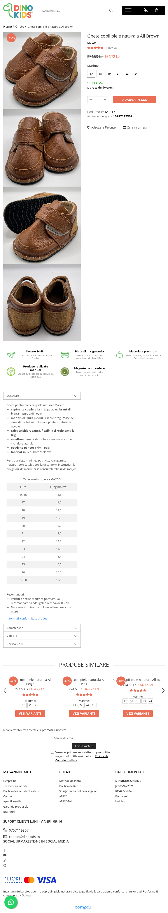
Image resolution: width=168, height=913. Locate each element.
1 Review (111, 48)
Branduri (9, 811)
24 (136, 74)
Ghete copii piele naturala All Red (138, 680)
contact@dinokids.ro (24, 836)
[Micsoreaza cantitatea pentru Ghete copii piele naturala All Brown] (90, 99)
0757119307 (18, 830)
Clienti (65, 772)
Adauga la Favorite (103, 127)
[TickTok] (4, 860)
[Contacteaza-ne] (146, 10)
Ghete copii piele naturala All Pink (84, 682)
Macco (91, 43)
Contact (8, 796)
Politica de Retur (69, 786)
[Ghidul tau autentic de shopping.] (84, 907)
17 (91, 74)
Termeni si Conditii (15, 786)
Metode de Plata (70, 781)
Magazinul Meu (17, 772)
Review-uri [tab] (15, 644)
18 (100, 74)
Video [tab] (12, 636)
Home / (9, 26)
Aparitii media (12, 801)
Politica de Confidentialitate (21, 791)
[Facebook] (4, 850)
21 (118, 74)
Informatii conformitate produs (27, 618)
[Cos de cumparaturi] (156, 10)
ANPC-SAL (65, 801)
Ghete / (21, 26)
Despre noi (10, 781)
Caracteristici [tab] (15, 628)
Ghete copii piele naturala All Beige (30, 682)
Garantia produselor (16, 806)
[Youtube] (4, 855)
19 (109, 74)
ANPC (63, 796)
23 (127, 74)
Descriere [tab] (13, 396)
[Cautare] (111, 10)
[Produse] (129, 11)
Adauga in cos (134, 100)
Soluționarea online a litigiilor (78, 791)
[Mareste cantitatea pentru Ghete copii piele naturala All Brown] (105, 99)
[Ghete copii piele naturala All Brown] (42, 70)
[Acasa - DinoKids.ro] (18, 10)
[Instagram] (4, 865)
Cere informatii (136, 127)
